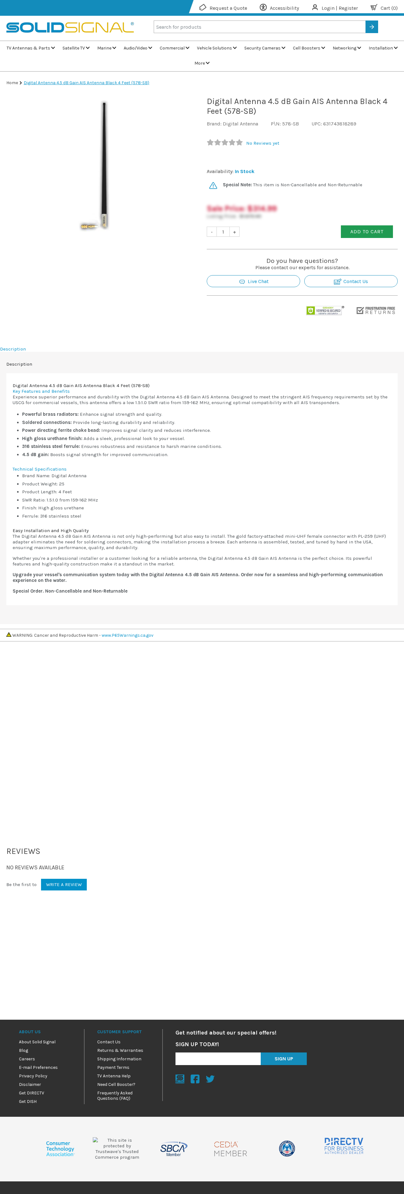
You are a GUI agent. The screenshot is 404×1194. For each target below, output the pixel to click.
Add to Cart (366, 232)
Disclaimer (30, 1084)
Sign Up (284, 1059)
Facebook (195, 1079)
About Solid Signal (37, 1042)
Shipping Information (119, 1059)
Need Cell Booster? (116, 1084)
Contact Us (355, 281)
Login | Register (340, 8)
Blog (23, 1050)
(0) (389, 8)
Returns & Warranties (120, 1050)
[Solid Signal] (70, 38)
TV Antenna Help (114, 1076)
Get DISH (28, 1101)
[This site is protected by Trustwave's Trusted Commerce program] (117, 1148)
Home (12, 82)
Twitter (210, 1079)
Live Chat (258, 281)
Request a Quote (228, 8)
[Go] (371, 26)
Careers (27, 1059)
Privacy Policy (33, 1076)
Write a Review (64, 884)
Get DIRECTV (31, 1093)
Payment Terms (113, 1067)
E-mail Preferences (38, 1067)
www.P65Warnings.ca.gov (127, 635)
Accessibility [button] (284, 8)
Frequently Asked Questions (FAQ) (115, 1095)
